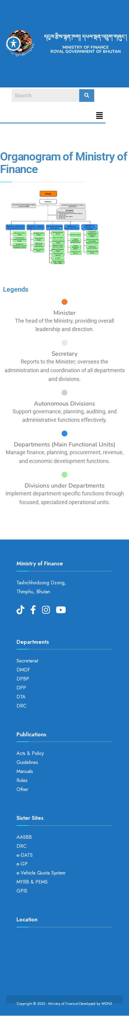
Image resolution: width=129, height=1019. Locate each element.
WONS (106, 1003)
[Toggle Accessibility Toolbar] (13, 43)
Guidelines (27, 762)
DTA (21, 696)
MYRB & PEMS (32, 881)
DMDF (23, 669)
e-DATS (24, 855)
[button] (100, 116)
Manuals (24, 771)
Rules (22, 780)
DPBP (22, 678)
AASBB (24, 837)
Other (22, 789)
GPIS (21, 890)
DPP (21, 687)
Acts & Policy (30, 753)
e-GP (22, 863)
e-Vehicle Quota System (40, 872)
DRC (21, 705)
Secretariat (27, 660)
